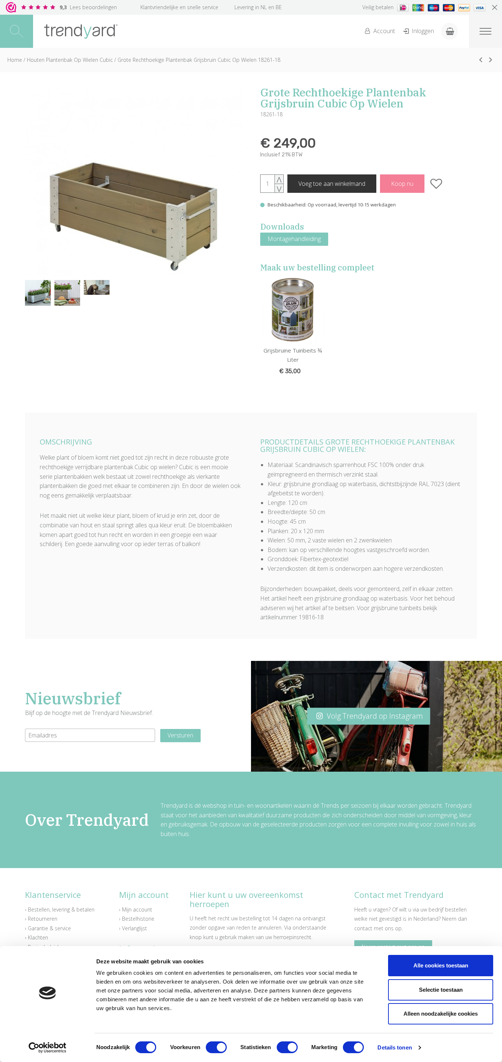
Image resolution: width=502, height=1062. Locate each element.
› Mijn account (135, 909)
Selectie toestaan (441, 990)
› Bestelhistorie (136, 918)
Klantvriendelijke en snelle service (179, 7)
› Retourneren (41, 918)
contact (363, 928)
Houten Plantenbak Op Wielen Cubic (70, 59)
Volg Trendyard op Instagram (374, 716)
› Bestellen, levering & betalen (59, 909)
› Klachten (36, 937)
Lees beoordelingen (88, 7)
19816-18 (311, 617)
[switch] (216, 1047)
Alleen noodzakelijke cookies (441, 1013)
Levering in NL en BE (258, 7)
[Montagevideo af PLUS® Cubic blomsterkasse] (97, 287)
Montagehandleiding (294, 239)
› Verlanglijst (133, 928)
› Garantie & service (48, 928)
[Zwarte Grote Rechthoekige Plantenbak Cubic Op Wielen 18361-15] (491, 60)
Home (14, 59)
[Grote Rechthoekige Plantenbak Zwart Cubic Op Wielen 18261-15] (481, 60)
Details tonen (394, 1047)
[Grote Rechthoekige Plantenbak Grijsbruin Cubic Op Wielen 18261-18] (133, 182)
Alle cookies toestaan (440, 965)
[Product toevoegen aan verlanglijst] (436, 183)
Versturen (180, 735)
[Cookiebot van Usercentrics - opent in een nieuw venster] (47, 1047)
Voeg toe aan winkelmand (331, 184)
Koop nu (402, 184)
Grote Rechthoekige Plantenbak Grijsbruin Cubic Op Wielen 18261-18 (199, 59)
